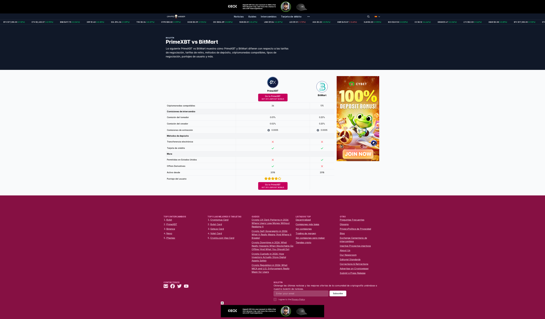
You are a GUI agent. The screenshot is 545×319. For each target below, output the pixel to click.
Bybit (169, 219)
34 (273, 105)
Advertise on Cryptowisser (354, 268)
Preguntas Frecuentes (352, 219)
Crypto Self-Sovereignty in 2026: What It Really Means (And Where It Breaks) (271, 234)
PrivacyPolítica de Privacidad (355, 228)
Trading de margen (306, 233)
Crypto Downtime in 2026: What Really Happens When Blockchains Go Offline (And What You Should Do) (272, 246)
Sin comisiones (304, 228)
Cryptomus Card (219, 219)
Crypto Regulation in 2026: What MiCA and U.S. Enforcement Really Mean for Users (271, 268)
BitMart (322, 95)
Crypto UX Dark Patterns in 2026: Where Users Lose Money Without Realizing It (271, 223)
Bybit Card (216, 224)
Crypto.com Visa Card (222, 238)
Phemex (170, 238)
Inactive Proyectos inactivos (355, 245)
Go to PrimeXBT (273, 97)
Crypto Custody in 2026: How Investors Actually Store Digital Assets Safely (269, 257)
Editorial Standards (350, 259)
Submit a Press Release (352, 273)
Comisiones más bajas (307, 224)
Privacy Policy (298, 299)
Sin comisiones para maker (310, 238)
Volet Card (216, 233)
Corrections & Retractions (354, 264)
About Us (345, 250)
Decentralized (303, 219)
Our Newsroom (348, 255)
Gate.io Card (217, 228)
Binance (170, 228)
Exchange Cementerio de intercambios (353, 240)
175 (322, 105)
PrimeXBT (272, 90)
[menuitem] (239, 16)
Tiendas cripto (303, 242)
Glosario (344, 224)
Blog (342, 233)
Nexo (169, 233)
